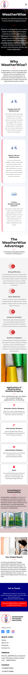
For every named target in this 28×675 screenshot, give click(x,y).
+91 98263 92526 (7, 668)
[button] (26, 4)
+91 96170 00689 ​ (7, 671)
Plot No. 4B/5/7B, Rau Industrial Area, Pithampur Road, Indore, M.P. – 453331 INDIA (13, 658)
